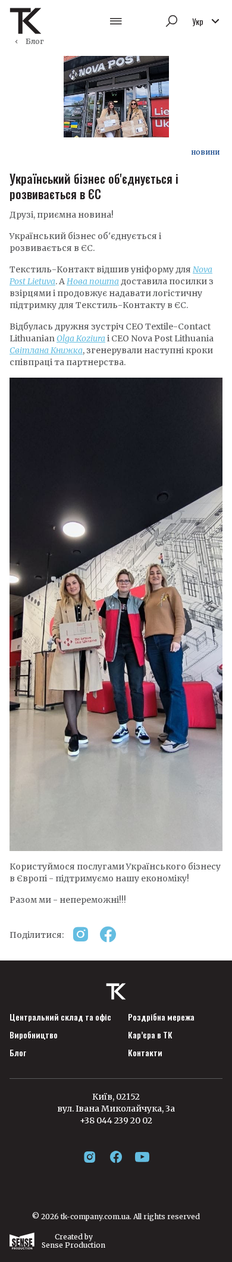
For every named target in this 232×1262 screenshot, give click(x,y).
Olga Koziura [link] (81, 338)
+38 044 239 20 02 (116, 1120)
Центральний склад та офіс (60, 1017)
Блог (35, 41)
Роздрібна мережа (161, 1017)
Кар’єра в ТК (150, 1035)
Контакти (145, 1052)
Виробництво (34, 1035)
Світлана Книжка (46, 350)
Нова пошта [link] (93, 281)
